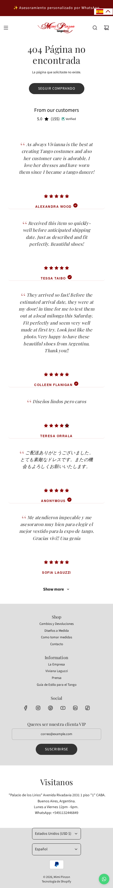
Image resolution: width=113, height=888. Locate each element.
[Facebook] (26, 708)
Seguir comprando (56, 88)
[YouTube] (63, 708)
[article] (56, 169)
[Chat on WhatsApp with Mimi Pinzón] (104, 879)
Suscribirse (56, 749)
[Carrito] (106, 27)
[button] (103, 11)
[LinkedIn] (75, 708)
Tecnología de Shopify (56, 881)
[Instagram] (38, 708)
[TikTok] (87, 708)
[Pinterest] (50, 708)
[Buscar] (95, 27)
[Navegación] (6, 27)
